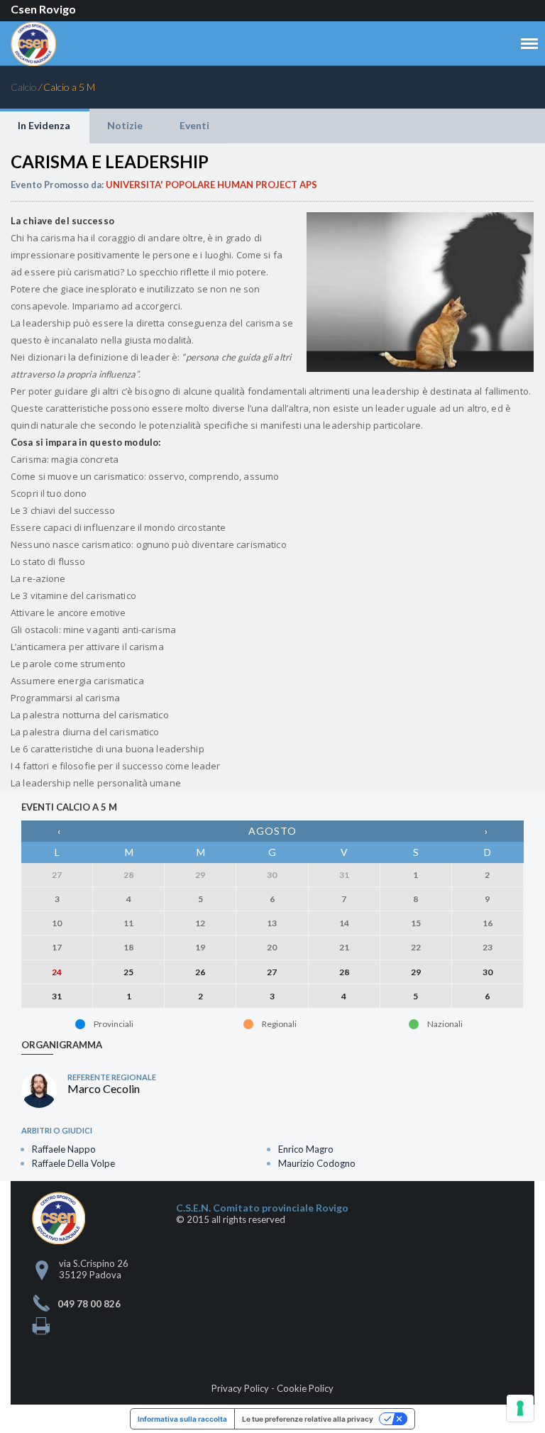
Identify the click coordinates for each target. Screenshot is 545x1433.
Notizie (125, 125)
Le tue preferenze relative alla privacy (307, 1419)
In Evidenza (44, 125)
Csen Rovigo (43, 9)
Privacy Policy (240, 1388)
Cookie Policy (305, 1388)
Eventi (194, 125)
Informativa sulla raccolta (182, 1419)
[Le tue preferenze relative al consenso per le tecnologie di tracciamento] (520, 1408)
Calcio (24, 87)
